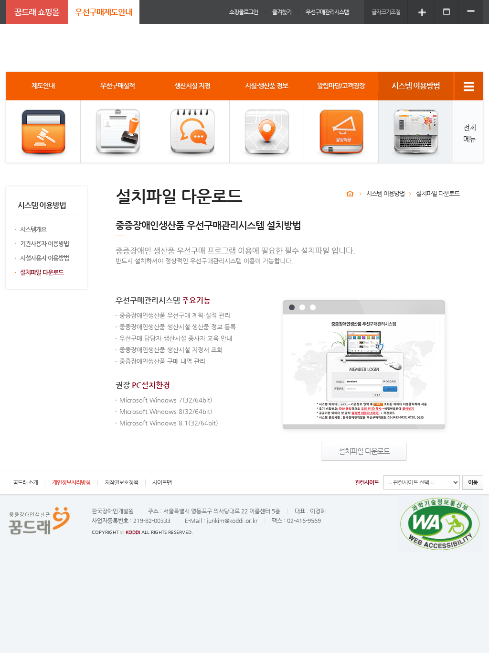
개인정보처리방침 (71, 482)
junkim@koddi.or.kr (232, 520)
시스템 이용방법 (385, 193)
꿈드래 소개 (25, 482)
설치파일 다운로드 (42, 272)
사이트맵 (161, 482)
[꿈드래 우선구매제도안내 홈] (350, 193)
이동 (473, 482)
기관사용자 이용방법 (44, 243)
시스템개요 (33, 229)
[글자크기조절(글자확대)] (422, 11)
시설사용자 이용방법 (44, 257)
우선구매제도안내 (103, 12)
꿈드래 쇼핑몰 (36, 12)
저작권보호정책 (121, 482)
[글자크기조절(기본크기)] (446, 11)
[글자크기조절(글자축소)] (471, 11)
